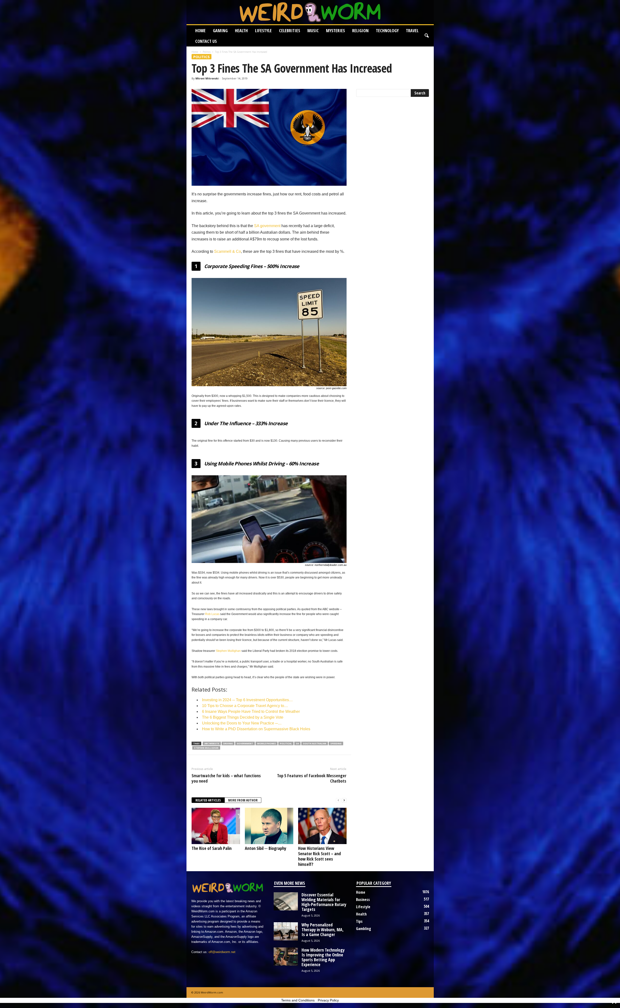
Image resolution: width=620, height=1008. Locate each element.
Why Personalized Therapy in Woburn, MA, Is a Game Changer (323, 929)
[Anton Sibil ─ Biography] (269, 826)
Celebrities (289, 30)
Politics (206, 52)
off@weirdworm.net (222, 952)
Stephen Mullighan (228, 651)
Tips (359, 921)
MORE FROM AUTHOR (243, 800)
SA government (267, 226)
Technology (387, 30)
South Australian (314, 743)
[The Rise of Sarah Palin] (216, 826)
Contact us (206, 41)
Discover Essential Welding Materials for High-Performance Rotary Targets (324, 902)
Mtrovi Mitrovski (207, 78)
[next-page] (344, 800)
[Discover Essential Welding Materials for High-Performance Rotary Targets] (286, 901)
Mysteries (335, 30)
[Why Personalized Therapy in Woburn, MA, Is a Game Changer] (286, 931)
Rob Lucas (212, 614)
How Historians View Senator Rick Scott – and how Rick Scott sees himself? (319, 856)
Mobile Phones (266, 743)
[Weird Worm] (310, 12)
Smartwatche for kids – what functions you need (226, 778)
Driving (228, 743)
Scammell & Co (227, 251)
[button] (426, 36)
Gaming (220, 30)
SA (297, 743)
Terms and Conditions (298, 1000)
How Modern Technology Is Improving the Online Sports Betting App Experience (323, 957)
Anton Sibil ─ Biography (265, 848)
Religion (360, 30)
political (286, 743)
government (245, 743)
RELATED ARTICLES (208, 800)
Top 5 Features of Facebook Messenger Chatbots (311, 778)
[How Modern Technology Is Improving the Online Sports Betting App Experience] (286, 956)
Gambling (363, 928)
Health (241, 30)
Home (200, 30)
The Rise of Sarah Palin (212, 848)
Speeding (335, 743)
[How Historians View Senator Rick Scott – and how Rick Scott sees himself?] (322, 826)
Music (313, 30)
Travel (412, 30)
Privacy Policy (328, 1000)
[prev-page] (338, 800)
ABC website (211, 743)
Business (363, 899)
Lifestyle (263, 30)
